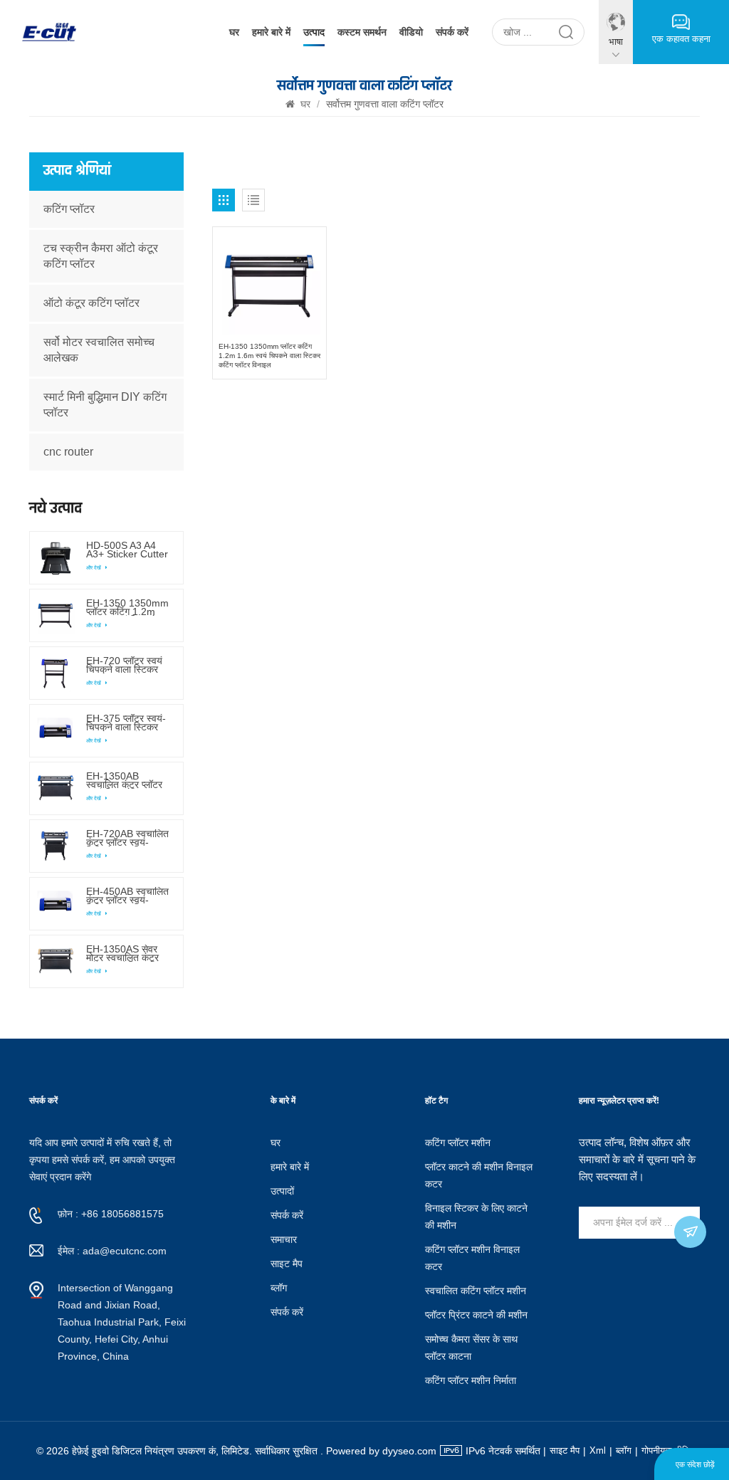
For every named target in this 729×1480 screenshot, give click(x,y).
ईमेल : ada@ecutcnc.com (112, 1250)
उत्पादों (282, 1191)
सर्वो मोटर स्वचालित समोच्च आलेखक (98, 350)
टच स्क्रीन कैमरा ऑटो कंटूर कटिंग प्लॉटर (100, 256)
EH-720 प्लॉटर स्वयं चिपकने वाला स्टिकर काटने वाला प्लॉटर (124, 664)
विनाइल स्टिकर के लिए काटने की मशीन (476, 1216)
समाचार (284, 1239)
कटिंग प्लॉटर (69, 209)
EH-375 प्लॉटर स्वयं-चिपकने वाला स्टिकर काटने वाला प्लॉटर (126, 722)
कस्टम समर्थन (362, 32)
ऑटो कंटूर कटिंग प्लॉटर (91, 303)
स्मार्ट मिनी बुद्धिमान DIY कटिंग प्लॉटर (105, 405)
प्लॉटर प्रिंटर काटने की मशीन (476, 1315)
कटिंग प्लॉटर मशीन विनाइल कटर (472, 1258)
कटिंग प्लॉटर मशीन (458, 1142)
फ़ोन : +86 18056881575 (111, 1213)
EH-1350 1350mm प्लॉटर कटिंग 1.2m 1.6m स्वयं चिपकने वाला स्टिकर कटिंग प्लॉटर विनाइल (269, 355)
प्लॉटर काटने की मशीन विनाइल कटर (479, 1175)
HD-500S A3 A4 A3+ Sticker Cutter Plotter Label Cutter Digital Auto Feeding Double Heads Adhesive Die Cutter (127, 549)
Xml (597, 1450)
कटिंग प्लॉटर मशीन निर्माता (470, 1380)
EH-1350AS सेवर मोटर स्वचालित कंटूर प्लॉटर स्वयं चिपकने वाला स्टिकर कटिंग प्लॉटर (122, 953)
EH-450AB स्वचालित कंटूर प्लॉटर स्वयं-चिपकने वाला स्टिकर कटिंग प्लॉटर (127, 895)
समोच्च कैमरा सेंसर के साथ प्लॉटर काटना (471, 1347)
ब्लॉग (279, 1287)
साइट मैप (287, 1263)
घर (234, 32)
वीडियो (411, 32)
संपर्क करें (452, 32)
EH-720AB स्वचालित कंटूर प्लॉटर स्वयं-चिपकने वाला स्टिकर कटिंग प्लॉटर (127, 837)
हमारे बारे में (271, 32)
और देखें (94, 568)
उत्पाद (314, 32)
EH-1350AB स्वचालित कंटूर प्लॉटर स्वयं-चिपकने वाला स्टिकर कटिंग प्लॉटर (124, 780)
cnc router (68, 452)
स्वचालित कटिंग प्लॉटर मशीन (475, 1290)
